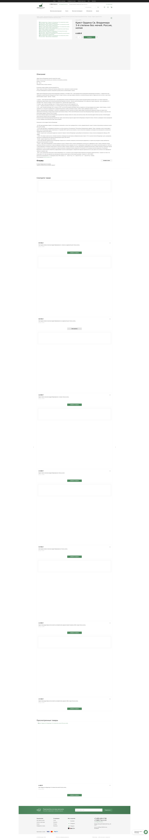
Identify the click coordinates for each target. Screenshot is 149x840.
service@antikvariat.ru (63, 4)
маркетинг (108, 837)
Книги (66, 11)
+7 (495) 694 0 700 (100, 818)
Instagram (72, 823)
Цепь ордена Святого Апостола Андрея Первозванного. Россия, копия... (53, 548)
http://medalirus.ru (48, 157)
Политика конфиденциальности (62, 837)
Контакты (94, 1)
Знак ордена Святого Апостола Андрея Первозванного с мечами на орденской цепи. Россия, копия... (59, 245)
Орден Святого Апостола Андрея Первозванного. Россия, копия (51, 472)
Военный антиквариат (77, 11)
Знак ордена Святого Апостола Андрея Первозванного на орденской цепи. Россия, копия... (57, 321)
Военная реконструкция (55, 11)
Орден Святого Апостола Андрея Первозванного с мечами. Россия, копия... (53, 396)
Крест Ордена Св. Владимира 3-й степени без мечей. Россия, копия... (52, 787)
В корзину (89, 37)
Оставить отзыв (106, 160)
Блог (89, 1)
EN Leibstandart (109, 4)
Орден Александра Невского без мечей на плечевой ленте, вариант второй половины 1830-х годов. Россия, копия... (62, 625)
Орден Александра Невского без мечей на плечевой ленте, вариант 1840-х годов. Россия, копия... (58, 701)
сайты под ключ (101, 837)
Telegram (72, 826)
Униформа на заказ (72, 1)
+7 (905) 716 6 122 (100, 820)
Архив (97, 11)
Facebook (72, 821)
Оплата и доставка (61, 1)
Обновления (89, 11)
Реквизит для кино (82, 1)
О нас (54, 1)
